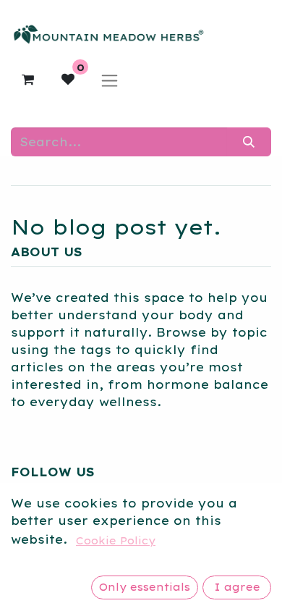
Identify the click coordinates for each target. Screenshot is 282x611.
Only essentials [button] (144, 587)
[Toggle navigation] (109, 80)
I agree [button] (237, 587)
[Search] (249, 141)
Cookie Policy (115, 540)
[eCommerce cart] (27, 79)
